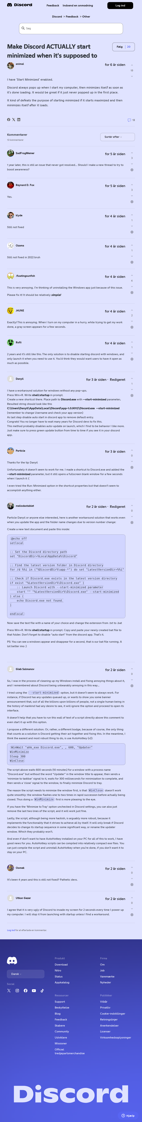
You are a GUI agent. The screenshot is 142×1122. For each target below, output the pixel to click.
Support (60, 1001)
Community (62, 1031)
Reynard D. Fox (25, 185)
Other (86, 16)
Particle (20, 451)
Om (102, 964)
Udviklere (61, 1037)
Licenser (105, 1031)
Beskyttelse (62, 1007)
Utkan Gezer (23, 898)
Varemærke (107, 976)
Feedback (53, 5)
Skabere (60, 1025)
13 (133, 120)
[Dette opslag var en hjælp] (132, 65)
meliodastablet (25, 506)
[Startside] (19, 6)
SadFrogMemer (25, 153)
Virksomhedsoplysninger (115, 1037)
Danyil (20, 379)
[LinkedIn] (18, 119)
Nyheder (105, 982)
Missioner (61, 1043)
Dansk (15, 974)
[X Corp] (13, 119)
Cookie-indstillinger (112, 1013)
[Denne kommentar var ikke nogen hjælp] (132, 164)
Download (61, 964)
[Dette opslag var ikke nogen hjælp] (132, 76)
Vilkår (103, 1001)
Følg (120, 46)
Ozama (20, 245)
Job (102, 970)
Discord (57, 16)
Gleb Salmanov (25, 669)
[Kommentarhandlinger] (132, 170)
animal (20, 64)
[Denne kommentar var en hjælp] (132, 153)
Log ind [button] (120, 5)
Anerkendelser (109, 1025)
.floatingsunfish (25, 276)
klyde (19, 215)
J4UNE (20, 310)
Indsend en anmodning (78, 5)
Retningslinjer (109, 1019)
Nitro (58, 970)
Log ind (11, 930)
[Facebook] (8, 119)
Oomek (20, 868)
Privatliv (105, 1007)
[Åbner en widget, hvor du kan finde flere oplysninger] (128, 1116)
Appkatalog (62, 982)
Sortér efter (112, 137)
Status (59, 976)
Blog (58, 1013)
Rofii (18, 342)
